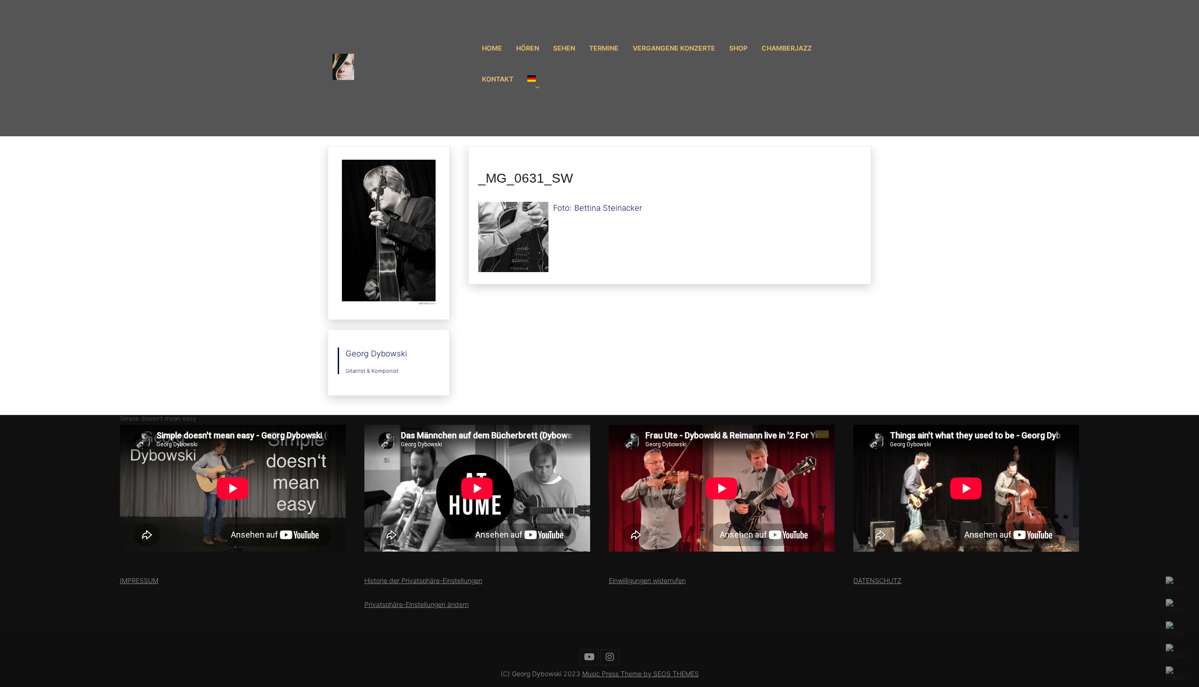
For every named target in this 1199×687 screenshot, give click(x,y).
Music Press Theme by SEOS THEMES (640, 674)
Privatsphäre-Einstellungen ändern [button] (416, 604)
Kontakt (497, 79)
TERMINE (604, 48)
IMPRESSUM (139, 580)
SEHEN (564, 48)
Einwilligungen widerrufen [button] (647, 580)
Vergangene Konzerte (674, 48)
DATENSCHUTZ (877, 580)
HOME (492, 48)
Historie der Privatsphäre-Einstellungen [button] (423, 580)
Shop (738, 48)
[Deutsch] (539, 83)
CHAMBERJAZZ (787, 48)
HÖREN (527, 48)
